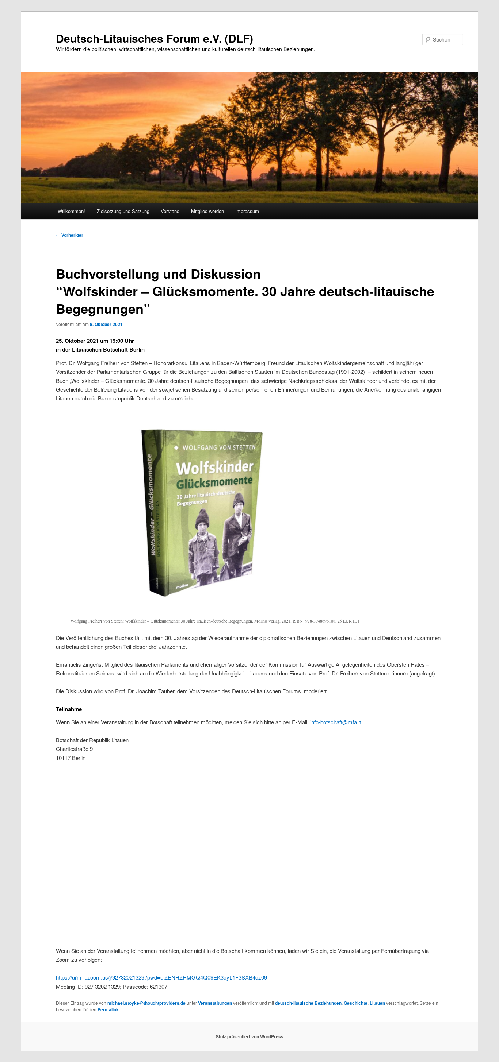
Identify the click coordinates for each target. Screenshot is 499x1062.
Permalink (108, 1009)
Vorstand (170, 211)
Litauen (377, 1003)
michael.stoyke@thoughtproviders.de (146, 1003)
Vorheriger (69, 235)
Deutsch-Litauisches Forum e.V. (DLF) (154, 38)
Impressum (247, 211)
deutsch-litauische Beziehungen (308, 1003)
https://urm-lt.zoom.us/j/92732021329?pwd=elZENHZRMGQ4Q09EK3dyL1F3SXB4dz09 (161, 977)
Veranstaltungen (215, 1003)
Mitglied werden (207, 211)
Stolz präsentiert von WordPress (249, 1036)
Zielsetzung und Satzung (123, 211)
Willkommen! (71, 211)
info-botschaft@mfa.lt (335, 722)
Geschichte (355, 1003)
